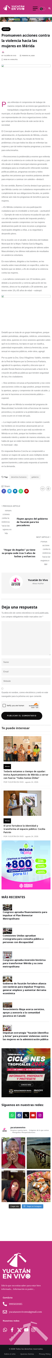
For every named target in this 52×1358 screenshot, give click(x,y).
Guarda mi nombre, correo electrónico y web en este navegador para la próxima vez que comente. (25, 694)
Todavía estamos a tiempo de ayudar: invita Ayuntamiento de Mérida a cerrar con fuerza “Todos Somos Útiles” (26, 774)
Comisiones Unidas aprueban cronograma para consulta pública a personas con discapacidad (23, 939)
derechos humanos (19, 477)
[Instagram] (40, 1115)
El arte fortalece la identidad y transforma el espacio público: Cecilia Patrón (24, 829)
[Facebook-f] (12, 1330)
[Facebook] (19, 1115)
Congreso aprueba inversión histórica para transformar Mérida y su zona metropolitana (24, 963)
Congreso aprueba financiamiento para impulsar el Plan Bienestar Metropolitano (25, 915)
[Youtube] (33, 1115)
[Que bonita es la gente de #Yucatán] (13, 1153)
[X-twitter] (26, 1115)
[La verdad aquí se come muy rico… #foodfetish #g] (38, 1186)
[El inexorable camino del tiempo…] (38, 1153)
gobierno (35, 477)
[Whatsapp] (12, 1115)
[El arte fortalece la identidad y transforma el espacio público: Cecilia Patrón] (22, 804)
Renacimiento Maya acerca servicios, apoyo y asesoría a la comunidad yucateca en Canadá (24, 1012)
